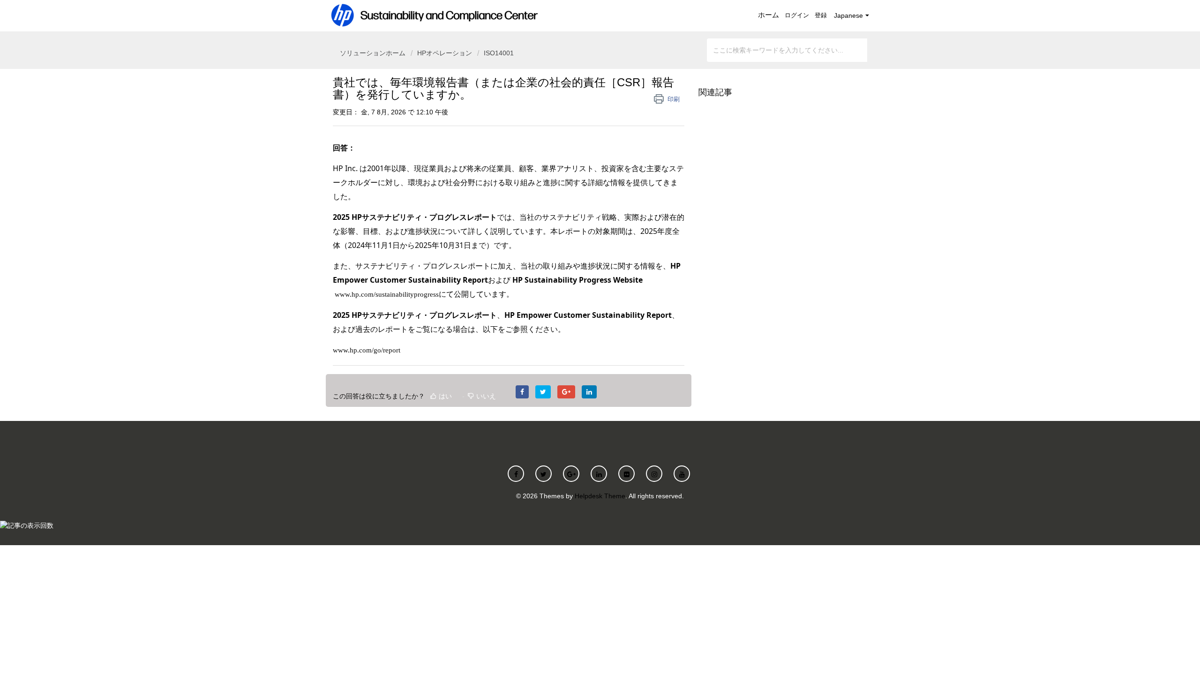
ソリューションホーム (373, 53)
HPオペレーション (444, 53)
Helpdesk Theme (600, 496)
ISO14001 (499, 53)
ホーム (768, 15)
